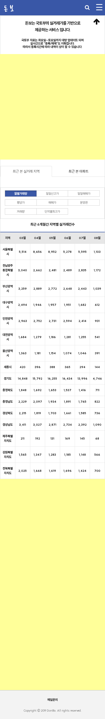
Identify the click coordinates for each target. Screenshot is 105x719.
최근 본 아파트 (78, 171)
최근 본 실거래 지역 (26, 171)
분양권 (84, 202)
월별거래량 (20, 193)
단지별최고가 (52, 211)
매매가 (52, 202)
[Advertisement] (52, 107)
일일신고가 (52, 193)
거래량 (20, 211)
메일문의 (52, 700)
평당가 (20, 202)
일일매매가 (83, 193)
